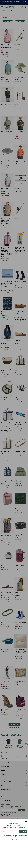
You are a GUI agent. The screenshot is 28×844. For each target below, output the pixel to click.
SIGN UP (23, 831)
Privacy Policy (14, 839)
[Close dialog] (26, 820)
